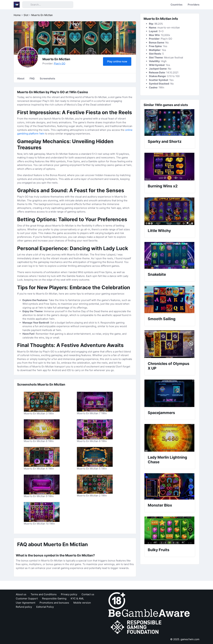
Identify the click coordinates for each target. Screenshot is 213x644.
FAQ (32, 78)
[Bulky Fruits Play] (169, 530)
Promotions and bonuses (54, 602)
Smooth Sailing (161, 319)
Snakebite (157, 274)
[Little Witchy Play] (169, 211)
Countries (176, 4)
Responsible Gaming (54, 598)
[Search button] (26, 5)
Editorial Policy (45, 606)
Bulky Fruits (158, 549)
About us (21, 594)
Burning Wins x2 (163, 186)
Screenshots (47, 78)
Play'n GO (59, 63)
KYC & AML (77, 598)
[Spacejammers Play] (169, 393)
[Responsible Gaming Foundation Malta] (136, 627)
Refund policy (24, 606)
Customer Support (27, 598)
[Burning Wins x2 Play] (169, 166)
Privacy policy (69, 594)
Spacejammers (161, 412)
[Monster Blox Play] (169, 486)
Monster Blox (160, 505)
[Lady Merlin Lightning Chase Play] (169, 438)
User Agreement (25, 602)
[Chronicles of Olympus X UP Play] (169, 344)
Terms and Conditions (44, 594)
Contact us (88, 594)
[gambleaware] (149, 612)
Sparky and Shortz (165, 141)
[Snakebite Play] (169, 255)
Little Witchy (159, 230)
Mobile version (82, 602)
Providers (193, 4)
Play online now (117, 61)
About (20, 78)
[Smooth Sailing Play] (169, 299)
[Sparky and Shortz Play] (169, 122)
